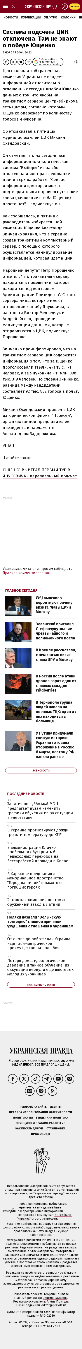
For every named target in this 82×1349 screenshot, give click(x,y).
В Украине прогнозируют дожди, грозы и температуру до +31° (38, 832)
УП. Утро (50, 17)
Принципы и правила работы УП (40, 1123)
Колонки (68, 17)
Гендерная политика (52, 1117)
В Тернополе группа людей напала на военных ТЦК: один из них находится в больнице (56, 711)
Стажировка (56, 1128)
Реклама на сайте (33, 1106)
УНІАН (8, 445)
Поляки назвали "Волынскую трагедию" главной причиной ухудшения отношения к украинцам (40, 922)
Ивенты (55, 1106)
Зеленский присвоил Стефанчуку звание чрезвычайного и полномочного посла (55, 631)
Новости (10, 17)
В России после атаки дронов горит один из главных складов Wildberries (56, 683)
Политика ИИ (23, 1117)
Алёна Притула (57, 1301)
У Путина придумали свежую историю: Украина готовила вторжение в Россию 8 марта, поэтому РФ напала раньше (55, 745)
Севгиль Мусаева (55, 1298)
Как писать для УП (29, 1128)
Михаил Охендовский (24, 409)
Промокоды (40, 1133)
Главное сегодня (21, 590)
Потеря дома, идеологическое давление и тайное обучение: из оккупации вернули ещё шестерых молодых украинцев (40, 967)
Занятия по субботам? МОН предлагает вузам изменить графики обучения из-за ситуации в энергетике (40, 810)
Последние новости (25, 794)
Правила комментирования (26, 573)
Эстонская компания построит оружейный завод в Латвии (36, 902)
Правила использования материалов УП (40, 1112)
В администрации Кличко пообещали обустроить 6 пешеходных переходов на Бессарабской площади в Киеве (37, 854)
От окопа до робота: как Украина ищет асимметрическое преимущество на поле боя (38, 943)
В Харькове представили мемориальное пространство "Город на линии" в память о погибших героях (35, 880)
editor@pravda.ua (53, 1305)
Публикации (31, 17)
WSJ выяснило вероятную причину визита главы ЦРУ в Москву (54, 605)
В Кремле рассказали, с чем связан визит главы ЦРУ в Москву (56, 655)
